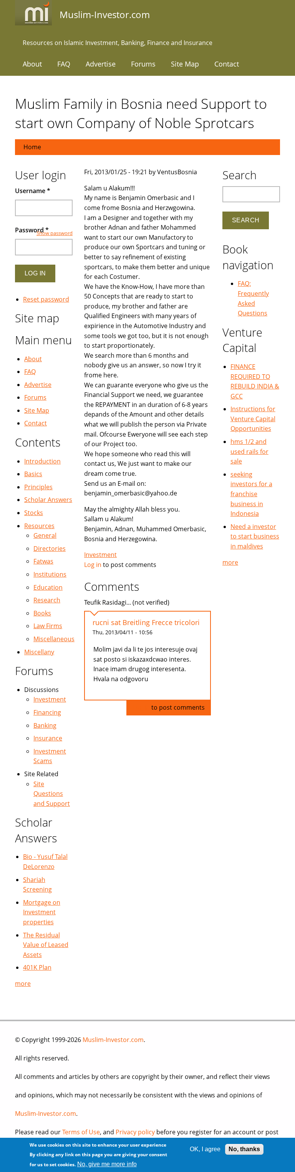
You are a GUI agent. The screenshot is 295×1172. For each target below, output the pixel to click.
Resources (39, 526)
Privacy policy (135, 1132)
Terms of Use (81, 1132)
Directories (49, 548)
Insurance (47, 738)
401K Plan (37, 967)
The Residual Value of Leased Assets (45, 945)
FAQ (63, 63)
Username (32, 191)
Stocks (33, 512)
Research (46, 600)
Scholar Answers (48, 499)
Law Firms (47, 626)
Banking (44, 725)
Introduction (42, 461)
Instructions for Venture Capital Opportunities (252, 419)
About (32, 63)
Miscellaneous (54, 639)
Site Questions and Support (51, 794)
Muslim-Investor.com (113, 1039)
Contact (226, 63)
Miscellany (39, 652)
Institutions (49, 574)
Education (48, 587)
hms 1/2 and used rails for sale (249, 451)
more (23, 983)
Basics (33, 474)
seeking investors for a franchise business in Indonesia (251, 494)
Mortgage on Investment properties (41, 912)
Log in (92, 564)
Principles (38, 487)
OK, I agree (205, 1149)
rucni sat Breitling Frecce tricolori (146, 622)
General (44, 535)
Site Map (185, 63)
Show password (54, 233)
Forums (143, 63)
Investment (100, 554)
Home (32, 147)
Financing (47, 712)
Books (42, 613)
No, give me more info (107, 1164)
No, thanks (244, 1149)
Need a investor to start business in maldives (254, 536)
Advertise (101, 63)
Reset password (46, 299)
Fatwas (43, 561)
